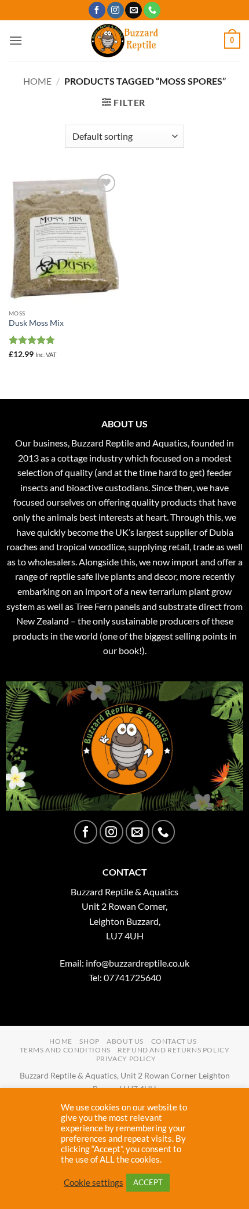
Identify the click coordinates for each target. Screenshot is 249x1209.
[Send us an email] (133, 10)
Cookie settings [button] (93, 1183)
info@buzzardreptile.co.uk (137, 962)
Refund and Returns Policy (173, 1049)
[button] (16, 40)
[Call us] (152, 10)
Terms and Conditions (65, 1049)
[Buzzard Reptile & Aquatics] (125, 40)
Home (37, 80)
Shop (89, 1041)
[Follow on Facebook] (97, 10)
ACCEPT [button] (148, 1182)
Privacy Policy (126, 1058)
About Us (125, 1041)
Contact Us (174, 1041)
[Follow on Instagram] (115, 10)
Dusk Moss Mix (36, 323)
